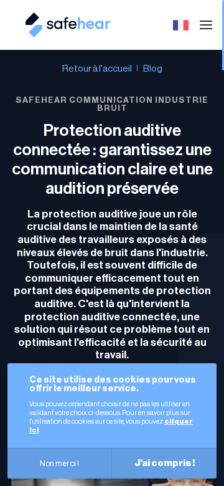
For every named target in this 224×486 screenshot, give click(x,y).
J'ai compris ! (164, 463)
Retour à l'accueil (97, 69)
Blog (152, 69)
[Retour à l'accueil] (68, 32)
